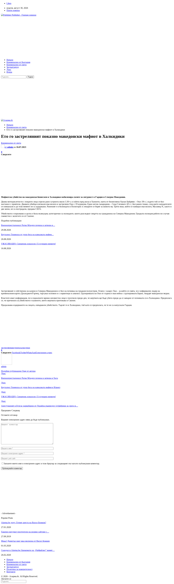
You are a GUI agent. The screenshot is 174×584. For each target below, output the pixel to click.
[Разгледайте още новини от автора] (6, 364)
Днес (9, 69)
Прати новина (13, 10)
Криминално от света (17, 65)
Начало (10, 60)
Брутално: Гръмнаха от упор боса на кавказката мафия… (27, 234)
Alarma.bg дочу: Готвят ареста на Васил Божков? (23, 522)
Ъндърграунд (13, 67)
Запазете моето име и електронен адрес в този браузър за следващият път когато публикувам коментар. (52, 463)
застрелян (5, 348)
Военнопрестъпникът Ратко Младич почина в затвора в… (28, 225)
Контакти (11, 572)
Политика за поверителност (19, 569)
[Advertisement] (82, 37)
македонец (15, 348)
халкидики (25, 348)
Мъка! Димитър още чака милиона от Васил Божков (25, 541)
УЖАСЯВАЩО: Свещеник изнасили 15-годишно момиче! (28, 244)
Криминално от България (18, 62)
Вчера (9, 72)
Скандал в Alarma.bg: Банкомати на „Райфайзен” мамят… (28, 550)
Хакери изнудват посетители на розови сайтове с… (25, 532)
